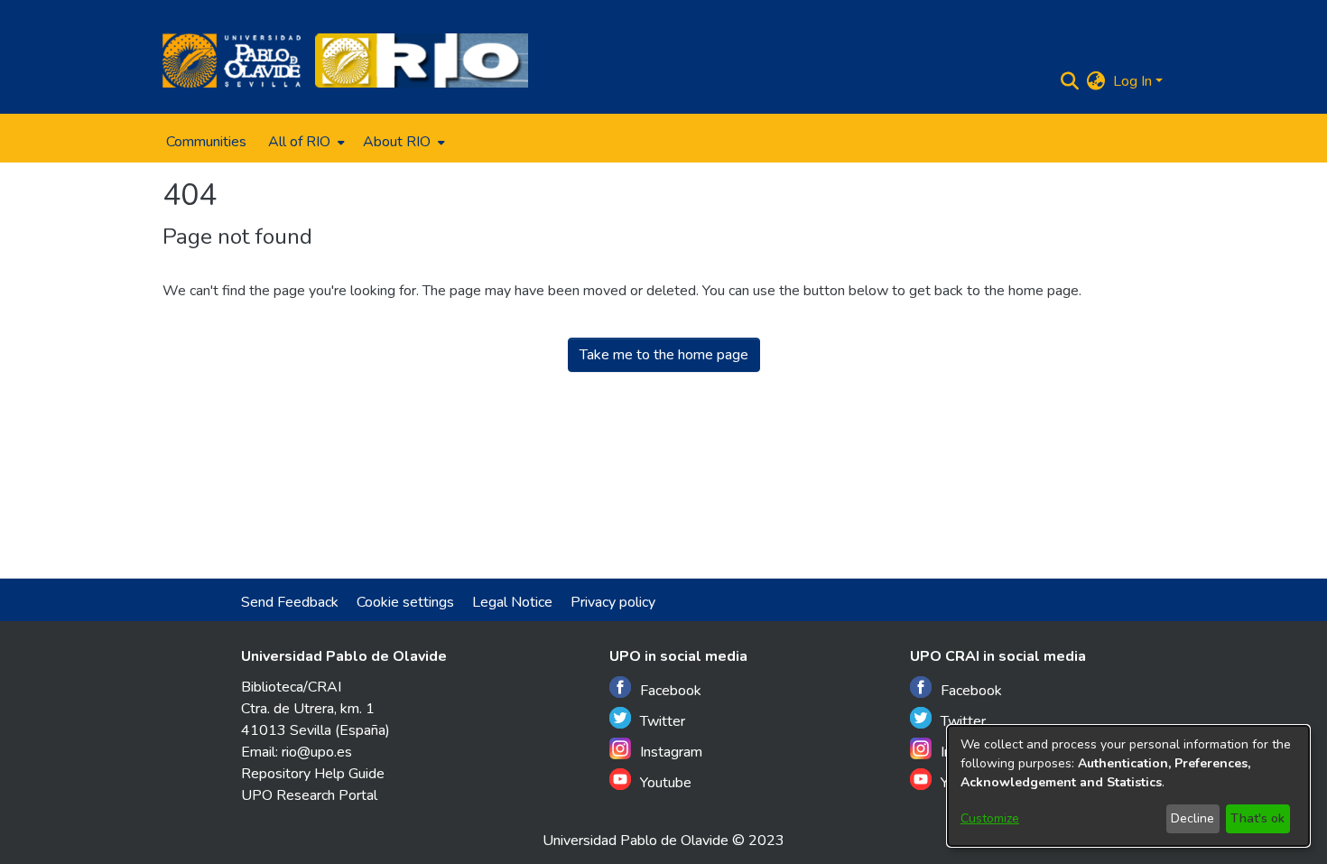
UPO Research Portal (309, 795)
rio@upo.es (317, 752)
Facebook (670, 691)
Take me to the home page (664, 355)
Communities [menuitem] (206, 142)
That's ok (1257, 818)
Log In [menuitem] (1132, 81)
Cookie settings (405, 602)
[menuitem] (304, 142)
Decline (1192, 818)
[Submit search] (1070, 81)
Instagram (671, 752)
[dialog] (1128, 786)
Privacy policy (613, 602)
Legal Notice (512, 602)
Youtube (665, 783)
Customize (989, 818)
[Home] (231, 60)
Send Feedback (290, 602)
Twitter (662, 721)
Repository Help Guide (313, 774)
